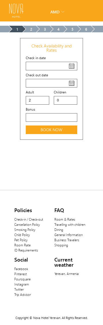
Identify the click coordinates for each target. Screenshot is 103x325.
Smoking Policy (24, 229)
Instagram (21, 284)
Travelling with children (69, 224)
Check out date (37, 75)
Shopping (61, 245)
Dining (58, 229)
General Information (68, 234)
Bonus (30, 109)
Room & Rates (64, 219)
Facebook (21, 268)
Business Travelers (66, 240)
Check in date (36, 57)
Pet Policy (20, 240)
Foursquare (22, 279)
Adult (30, 92)
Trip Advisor (22, 294)
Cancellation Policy (27, 224)
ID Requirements (26, 250)
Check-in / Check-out (28, 219)
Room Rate (22, 245)
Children (60, 92)
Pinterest (20, 274)
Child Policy (22, 234)
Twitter (19, 289)
